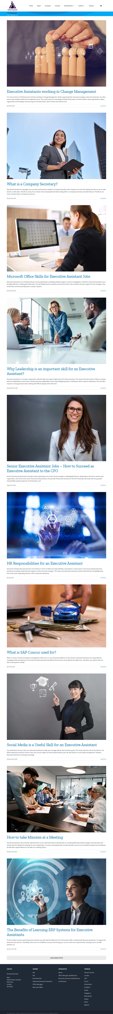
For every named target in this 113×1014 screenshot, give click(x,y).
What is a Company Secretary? (32, 184)
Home (8, 15)
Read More (103, 106)
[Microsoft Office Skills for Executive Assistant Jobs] (56, 238)
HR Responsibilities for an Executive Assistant (45, 563)
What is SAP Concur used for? (31, 652)
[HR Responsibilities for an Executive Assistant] (56, 525)
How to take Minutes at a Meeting (35, 837)
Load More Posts (56, 958)
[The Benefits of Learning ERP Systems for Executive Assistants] (56, 891)
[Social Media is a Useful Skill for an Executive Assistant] (56, 707)
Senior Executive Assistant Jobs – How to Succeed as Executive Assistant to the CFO (50, 468)
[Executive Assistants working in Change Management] (56, 53)
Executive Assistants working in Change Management (51, 91)
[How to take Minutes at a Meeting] (56, 799)
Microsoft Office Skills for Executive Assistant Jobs (48, 276)
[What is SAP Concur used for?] (56, 615)
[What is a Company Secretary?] (56, 146)
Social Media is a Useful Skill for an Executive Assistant (52, 744)
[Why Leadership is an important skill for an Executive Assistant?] (56, 331)
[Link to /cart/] (101, 6)
